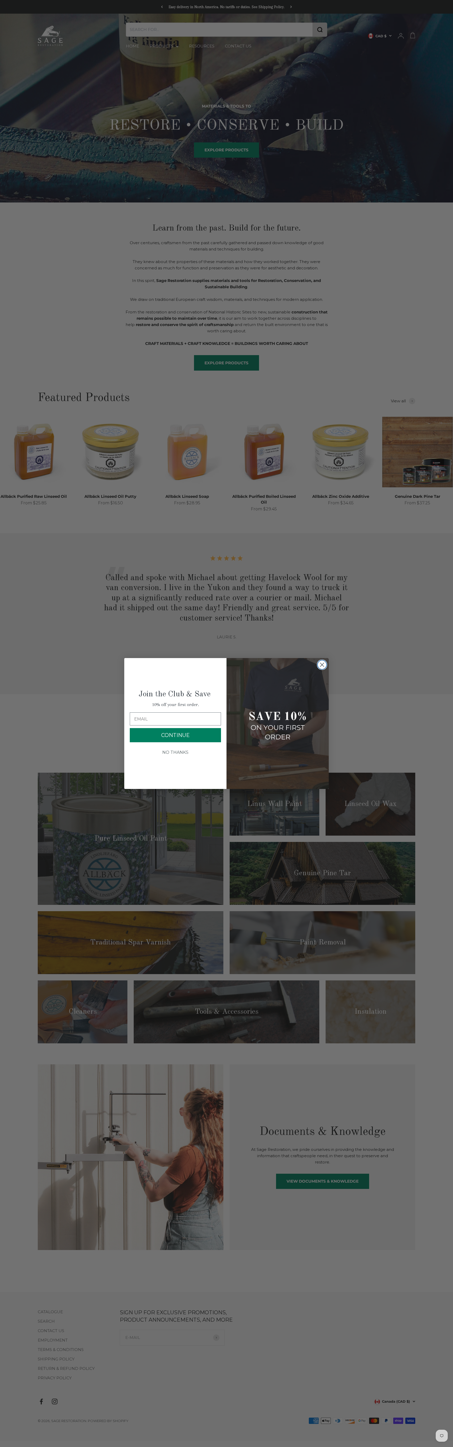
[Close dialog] (322, 664)
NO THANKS (175, 752)
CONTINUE (175, 735)
